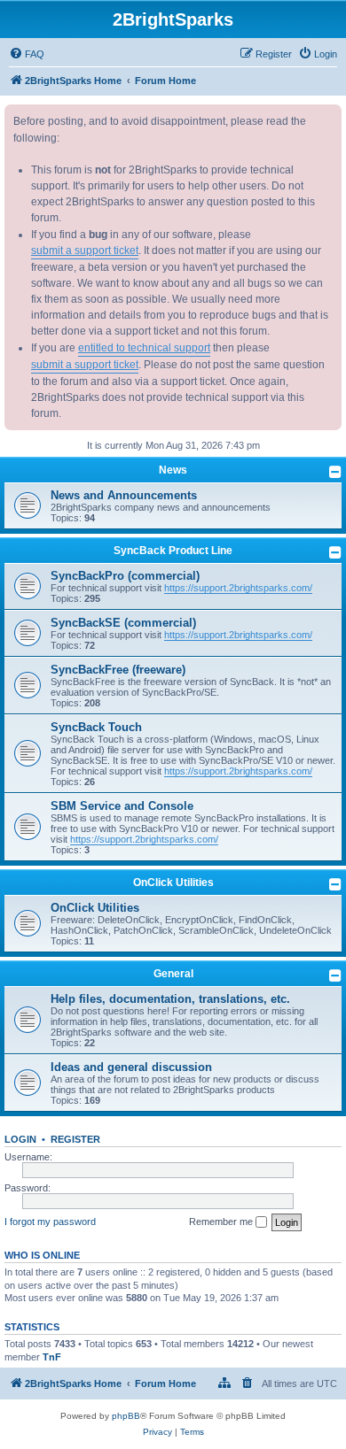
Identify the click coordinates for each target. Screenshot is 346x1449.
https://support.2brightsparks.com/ (238, 587)
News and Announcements (124, 495)
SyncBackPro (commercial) (125, 575)
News (173, 470)
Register (75, 1139)
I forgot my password (50, 1221)
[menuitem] (26, 54)
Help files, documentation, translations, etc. (170, 999)
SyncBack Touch (96, 727)
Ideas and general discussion (131, 1067)
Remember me (222, 1221)
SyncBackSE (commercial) (123, 622)
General (173, 973)
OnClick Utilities (173, 882)
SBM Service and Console (122, 806)
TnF (52, 1357)
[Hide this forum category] (335, 472)
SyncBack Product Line (173, 550)
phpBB (126, 1416)
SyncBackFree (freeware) (118, 669)
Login (20, 1139)
